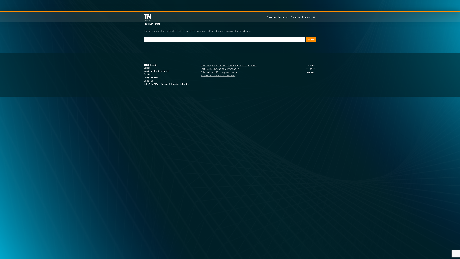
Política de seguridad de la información (220, 68)
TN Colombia (150, 65)
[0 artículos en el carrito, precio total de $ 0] (313, 17)
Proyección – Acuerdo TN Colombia (218, 75)
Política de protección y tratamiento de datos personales (228, 65)
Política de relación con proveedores (219, 72)
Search (311, 39)
